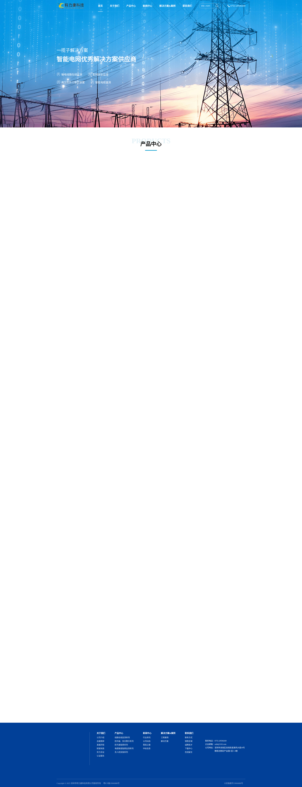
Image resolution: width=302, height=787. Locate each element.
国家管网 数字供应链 (187, 716)
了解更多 (63, 205)
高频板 (211, 716)
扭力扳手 (121, 720)
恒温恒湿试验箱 (223, 716)
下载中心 (188, 748)
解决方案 (164, 741)
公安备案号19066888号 (233, 783)
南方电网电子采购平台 (126, 716)
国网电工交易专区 (92, 716)
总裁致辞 (100, 741)
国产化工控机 (75, 720)
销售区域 (188, 741)
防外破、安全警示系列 (124, 741)
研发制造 (100, 748)
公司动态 (147, 741)
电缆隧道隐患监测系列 (124, 748)
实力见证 (100, 752)
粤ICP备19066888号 (111, 783)
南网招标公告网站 (108, 716)
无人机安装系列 (121, 752)
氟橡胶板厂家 (97, 720)
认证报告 (100, 756)
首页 (100, 6)
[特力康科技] (71, 5)
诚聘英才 (188, 745)
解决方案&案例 (167, 6)
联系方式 (188, 738)
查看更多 (241, 595)
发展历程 (100, 745)
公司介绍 (100, 738)
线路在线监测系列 (122, 738)
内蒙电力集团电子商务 (146, 716)
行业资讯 (147, 738)
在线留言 (188, 752)
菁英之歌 (147, 745)
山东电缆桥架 (110, 720)
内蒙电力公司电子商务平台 (167, 716)
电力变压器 (202, 716)
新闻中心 (147, 6)
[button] (244, 413)
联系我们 (187, 6)
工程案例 (164, 738)
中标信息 (147, 748)
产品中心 (131, 6)
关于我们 (114, 6)
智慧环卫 (85, 720)
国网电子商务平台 (76, 716)
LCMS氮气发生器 (238, 716)
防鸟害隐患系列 (121, 745)
